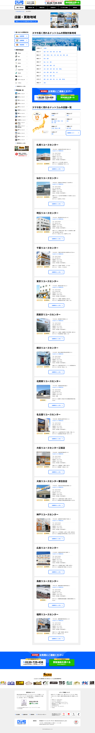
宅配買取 (22, 45)
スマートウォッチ (21, 79)
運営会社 (75, 7)
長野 (48, 58)
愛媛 (51, 75)
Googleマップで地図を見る (57, 150)
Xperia (19, 66)
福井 (51, 62)
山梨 (67, 55)
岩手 (48, 51)
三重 (54, 65)
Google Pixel (20, 69)
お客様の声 (53, 7)
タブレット (20, 76)
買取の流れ (42, 7)
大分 (57, 79)
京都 (51, 69)
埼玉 (52, 55)
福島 (60, 51)
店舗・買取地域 (19, 7)
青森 (44, 51)
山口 (57, 72)
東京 (44, 55)
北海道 (45, 48)
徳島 (44, 75)
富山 (44, 62)
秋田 (54, 51)
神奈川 (48, 55)
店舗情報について (70, 132)
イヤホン (19, 83)
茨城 (58, 55)
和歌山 (60, 69)
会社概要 (18, 714)
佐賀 (48, 79)
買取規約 (32, 714)
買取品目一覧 (31, 7)
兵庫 (48, 69)
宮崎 (60, 79)
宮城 (51, 51)
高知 (54, 75)
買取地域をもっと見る (21, 143)
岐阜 (48, 65)
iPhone (19, 53)
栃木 (61, 55)
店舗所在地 (25, 714)
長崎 (51, 79)
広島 (44, 72)
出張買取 (22, 36)
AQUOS (19, 59)
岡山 (54, 72)
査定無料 (44, 91)
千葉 (55, 55)
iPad (19, 56)
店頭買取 (22, 40)
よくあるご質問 (64, 7)
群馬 (64, 55)
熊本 (54, 79)
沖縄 (44, 82)
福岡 (44, 79)
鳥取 (48, 72)
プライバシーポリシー (41, 714)
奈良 (57, 69)
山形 (57, 51)
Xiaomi (19, 73)
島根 (51, 72)
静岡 (51, 65)
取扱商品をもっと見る (21, 86)
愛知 (44, 65)
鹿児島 (63, 79)
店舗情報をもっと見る (56, 169)
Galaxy (19, 63)
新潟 (44, 58)
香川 (48, 75)
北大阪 (53, 128)
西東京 (55, 121)
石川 (48, 62)
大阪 (44, 69)
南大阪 (56, 128)
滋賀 (54, 69)
